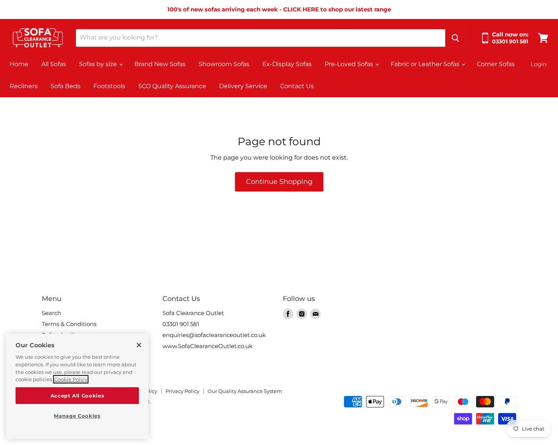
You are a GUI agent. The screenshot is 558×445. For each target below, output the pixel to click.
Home (18, 64)
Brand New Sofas (160, 64)
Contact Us (297, 86)
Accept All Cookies (77, 396)
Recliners (23, 86)
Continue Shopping (279, 181)
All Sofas (53, 64)
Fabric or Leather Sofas (426, 64)
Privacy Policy (182, 391)
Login (539, 64)
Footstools (109, 86)
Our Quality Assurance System (245, 391)
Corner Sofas (496, 64)
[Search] (455, 38)
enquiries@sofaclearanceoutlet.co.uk (214, 335)
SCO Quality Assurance (172, 86)
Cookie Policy (70, 379)
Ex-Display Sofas (287, 64)
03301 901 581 (180, 324)
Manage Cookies (77, 416)
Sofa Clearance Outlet (193, 313)
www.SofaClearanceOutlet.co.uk (207, 346)
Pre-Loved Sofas (350, 64)
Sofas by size (98, 64)
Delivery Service (243, 86)
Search (51, 313)
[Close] (139, 345)
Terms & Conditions (69, 324)
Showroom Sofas (224, 64)
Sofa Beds (65, 86)
